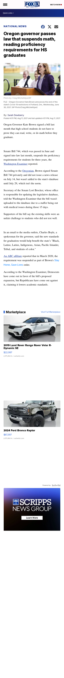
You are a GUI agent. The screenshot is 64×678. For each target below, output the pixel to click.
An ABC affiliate (13, 256)
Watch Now (55, 5)
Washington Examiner (16, 163)
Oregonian (28, 170)
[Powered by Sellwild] (56, 485)
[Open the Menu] (5, 4)
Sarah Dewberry (15, 115)
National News (15, 26)
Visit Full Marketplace (50, 312)
